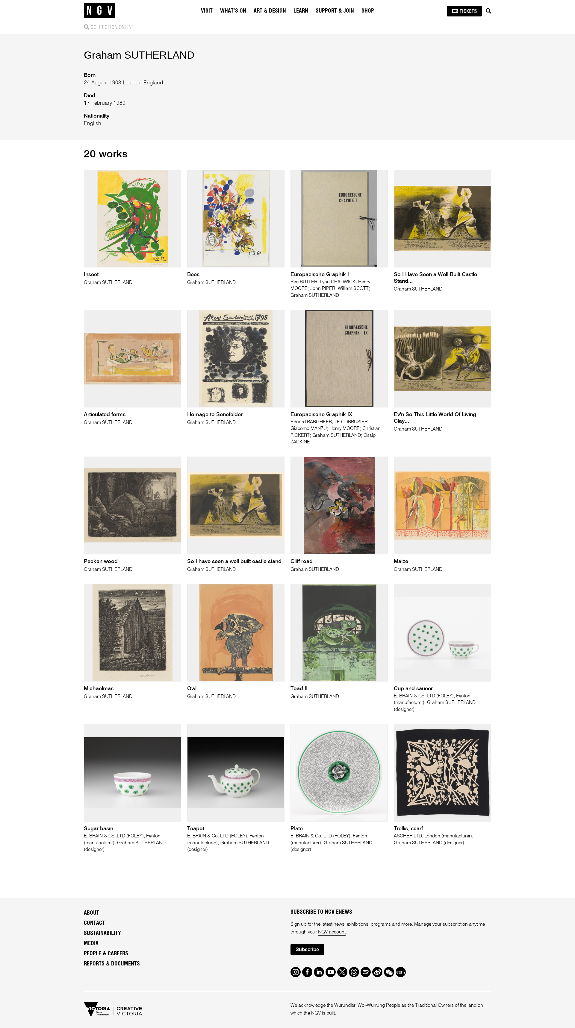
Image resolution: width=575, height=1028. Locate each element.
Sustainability (102, 933)
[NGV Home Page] (99, 10)
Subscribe (307, 949)
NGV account (332, 932)
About (91, 913)
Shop (367, 11)
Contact (94, 923)
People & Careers (106, 953)
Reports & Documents (112, 964)
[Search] (488, 11)
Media (91, 943)
